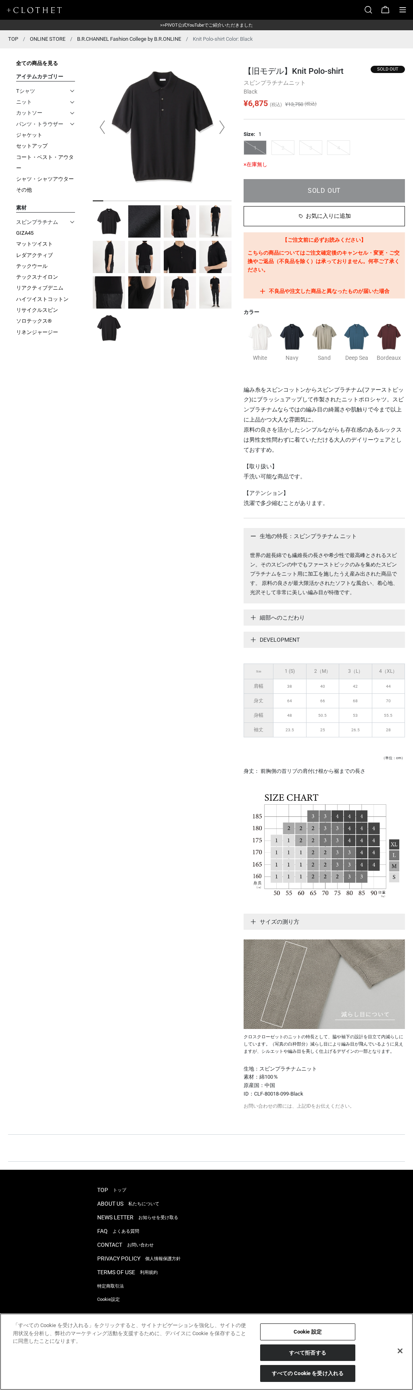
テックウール (32, 266)
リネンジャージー (37, 332)
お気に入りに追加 (328, 216)
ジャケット (29, 135)
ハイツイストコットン (42, 299)
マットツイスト (34, 244)
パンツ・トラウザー (39, 124)
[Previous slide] (102, 127)
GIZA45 (24, 233)
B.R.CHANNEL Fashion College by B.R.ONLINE (129, 39)
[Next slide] (222, 127)
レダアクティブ (34, 255)
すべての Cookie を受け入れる (308, 1373)
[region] (206, 1351)
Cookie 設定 (308, 1332)
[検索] (371, 10)
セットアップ (32, 146)
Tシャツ (25, 91)
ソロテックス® (34, 321)
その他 (24, 190)
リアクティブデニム (39, 288)
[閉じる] (400, 1351)
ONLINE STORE (47, 39)
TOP (13, 39)
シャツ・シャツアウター (45, 179)
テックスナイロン (37, 277)
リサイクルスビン (37, 310)
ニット (24, 102)
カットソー (29, 113)
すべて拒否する (307, 1353)
